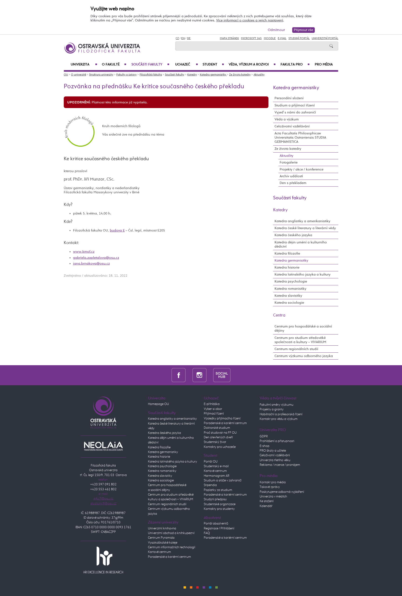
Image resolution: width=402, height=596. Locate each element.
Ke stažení (267, 501)
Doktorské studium (217, 427)
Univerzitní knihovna (162, 528)
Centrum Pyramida (161, 537)
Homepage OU (158, 404)
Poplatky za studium (218, 490)
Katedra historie (287, 267)
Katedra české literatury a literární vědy (305, 228)
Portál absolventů (216, 523)
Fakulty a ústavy (126, 74)
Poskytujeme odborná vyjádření (282, 492)
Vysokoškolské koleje (162, 542)
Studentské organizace (219, 504)
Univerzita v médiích (273, 496)
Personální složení (289, 98)
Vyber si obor (213, 409)
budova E (117, 230)
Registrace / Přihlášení (219, 528)
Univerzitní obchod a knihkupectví (171, 533)
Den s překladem (293, 183)
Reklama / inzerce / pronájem (280, 465)
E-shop (264, 446)
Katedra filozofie (287, 253)
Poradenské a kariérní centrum (169, 557)
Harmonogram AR (216, 475)
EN (183, 38)
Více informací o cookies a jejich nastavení (249, 20)
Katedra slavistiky (288, 295)
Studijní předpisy (215, 499)
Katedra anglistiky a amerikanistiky (302, 221)
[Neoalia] (103, 446)
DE (189, 38)
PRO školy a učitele (273, 450)
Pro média (324, 64)
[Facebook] (178, 375)
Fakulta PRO (295, 64)
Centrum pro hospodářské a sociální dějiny (303, 328)
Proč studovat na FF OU (220, 432)
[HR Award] (103, 559)
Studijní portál (299, 38)
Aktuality (259, 74)
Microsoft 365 (251, 38)
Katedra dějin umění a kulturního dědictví (301, 244)
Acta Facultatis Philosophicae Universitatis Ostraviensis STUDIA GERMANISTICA (300, 137)
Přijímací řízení (214, 413)
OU (66, 74)
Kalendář (266, 506)
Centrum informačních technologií (171, 547)
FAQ (207, 533)
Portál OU (211, 461)
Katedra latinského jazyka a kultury (303, 274)
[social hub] (222, 375)
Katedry (192, 74)
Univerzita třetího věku (275, 460)
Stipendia (210, 485)
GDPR (264, 436)
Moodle (270, 38)
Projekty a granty (272, 409)
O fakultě (114, 64)
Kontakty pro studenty (219, 509)
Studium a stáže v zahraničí (222, 480)
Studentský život (215, 442)
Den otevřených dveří (218, 437)
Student (213, 64)
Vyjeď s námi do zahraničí (295, 112)
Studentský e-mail (216, 466)
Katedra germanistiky (213, 74)
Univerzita (84, 64)
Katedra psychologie (291, 281)
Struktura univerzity (101, 74)
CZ (177, 38)
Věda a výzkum (287, 119)
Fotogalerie (289, 162)
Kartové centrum (159, 552)
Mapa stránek (229, 38)
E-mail (282, 38)
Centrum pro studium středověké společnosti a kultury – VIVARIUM (300, 340)
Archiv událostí (291, 176)
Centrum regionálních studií (296, 349)
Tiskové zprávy (270, 487)
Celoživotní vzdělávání (292, 126)
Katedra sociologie (289, 302)
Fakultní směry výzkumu (276, 404)
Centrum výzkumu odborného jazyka (304, 356)
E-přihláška (212, 404)
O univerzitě (78, 74)
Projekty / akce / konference (301, 169)
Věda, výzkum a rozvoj (252, 64)
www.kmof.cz (83, 251)
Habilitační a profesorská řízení (281, 414)
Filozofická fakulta (151, 74)
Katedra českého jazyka (293, 235)
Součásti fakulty (150, 64)
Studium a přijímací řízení (295, 105)
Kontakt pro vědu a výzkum (279, 419)
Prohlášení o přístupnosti (277, 441)
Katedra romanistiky (290, 288)
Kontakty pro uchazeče (220, 447)
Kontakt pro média (273, 482)
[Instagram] (199, 375)
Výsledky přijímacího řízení (222, 418)
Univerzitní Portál (325, 38)
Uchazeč (186, 64)
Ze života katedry (240, 74)
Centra (279, 315)
